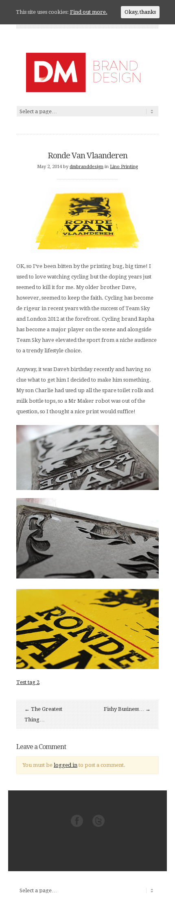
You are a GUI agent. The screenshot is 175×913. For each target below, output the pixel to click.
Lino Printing (124, 166)
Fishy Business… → (127, 709)
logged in (65, 765)
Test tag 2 (27, 682)
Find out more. (88, 12)
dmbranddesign (86, 166)
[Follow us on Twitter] (98, 825)
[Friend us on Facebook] (77, 825)
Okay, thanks (140, 12)
